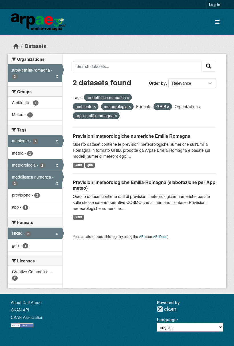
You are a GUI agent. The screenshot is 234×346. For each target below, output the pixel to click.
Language (167, 319)
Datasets (35, 45)
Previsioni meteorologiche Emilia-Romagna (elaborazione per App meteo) (144, 185)
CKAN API (20, 310)
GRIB (78, 165)
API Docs (160, 236)
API (141, 236)
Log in (214, 4)
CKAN (166, 309)
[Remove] (128, 97)
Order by (157, 83)
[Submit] (208, 66)
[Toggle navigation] (217, 22)
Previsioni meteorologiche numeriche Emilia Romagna (131, 136)
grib (90, 165)
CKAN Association (27, 317)
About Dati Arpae (26, 302)
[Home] (16, 45)
